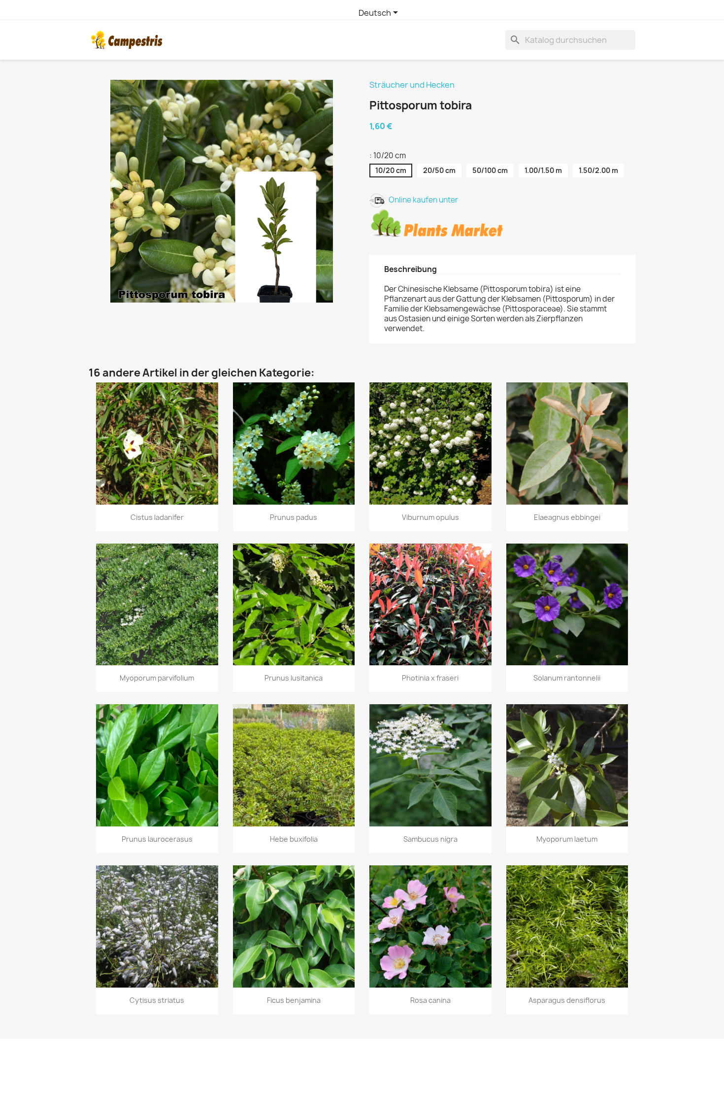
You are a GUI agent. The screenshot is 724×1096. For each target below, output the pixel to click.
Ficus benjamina (294, 1000)
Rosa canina (430, 1000)
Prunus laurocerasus (157, 839)
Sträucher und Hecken (412, 84)
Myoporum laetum (566, 839)
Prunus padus (293, 517)
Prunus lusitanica (293, 678)
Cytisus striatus (157, 1000)
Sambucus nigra (430, 839)
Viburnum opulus (430, 517)
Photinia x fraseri (430, 678)
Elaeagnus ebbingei (567, 517)
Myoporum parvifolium (157, 678)
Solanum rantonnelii (566, 678)
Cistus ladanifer (157, 517)
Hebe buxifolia (294, 839)
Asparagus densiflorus (566, 1000)
